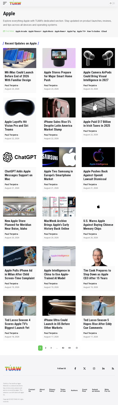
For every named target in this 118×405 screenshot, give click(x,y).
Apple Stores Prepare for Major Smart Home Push (58, 76)
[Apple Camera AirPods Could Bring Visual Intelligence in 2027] (98, 58)
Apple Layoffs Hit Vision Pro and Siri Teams (16, 125)
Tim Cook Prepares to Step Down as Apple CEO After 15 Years (97, 274)
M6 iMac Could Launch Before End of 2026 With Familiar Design (19, 76)
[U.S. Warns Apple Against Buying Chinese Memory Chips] (98, 207)
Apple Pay (71, 31)
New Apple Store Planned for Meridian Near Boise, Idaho (18, 224)
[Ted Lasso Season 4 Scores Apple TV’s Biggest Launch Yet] (19, 306)
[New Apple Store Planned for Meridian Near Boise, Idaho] (19, 207)
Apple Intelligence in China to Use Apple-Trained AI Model (57, 274)
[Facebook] (75, 369)
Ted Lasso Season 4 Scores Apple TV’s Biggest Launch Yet (17, 324)
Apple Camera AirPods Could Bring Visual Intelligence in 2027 (97, 76)
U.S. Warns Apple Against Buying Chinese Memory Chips (98, 224)
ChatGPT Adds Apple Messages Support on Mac (18, 175)
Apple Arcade (21, 31)
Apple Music (48, 31)
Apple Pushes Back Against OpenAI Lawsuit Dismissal (95, 175)
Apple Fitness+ (34, 31)
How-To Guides (93, 31)
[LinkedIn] (103, 369)
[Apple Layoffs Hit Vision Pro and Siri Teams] (19, 108)
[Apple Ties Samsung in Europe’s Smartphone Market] (59, 157)
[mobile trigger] (5, 3)
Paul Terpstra (11, 85)
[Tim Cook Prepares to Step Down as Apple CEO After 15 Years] (98, 256)
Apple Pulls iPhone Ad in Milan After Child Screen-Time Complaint (20, 274)
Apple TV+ (81, 31)
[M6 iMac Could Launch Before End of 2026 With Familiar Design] (19, 58)
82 (63, 348)
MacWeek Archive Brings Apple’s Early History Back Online (56, 224)
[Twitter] (85, 369)
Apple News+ (60, 31)
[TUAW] (15, 3)
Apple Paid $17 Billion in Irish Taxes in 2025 (97, 123)
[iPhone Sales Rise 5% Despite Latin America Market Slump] (59, 108)
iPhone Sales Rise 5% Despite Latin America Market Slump (58, 125)
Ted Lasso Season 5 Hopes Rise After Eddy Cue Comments (97, 324)
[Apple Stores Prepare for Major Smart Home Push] (59, 58)
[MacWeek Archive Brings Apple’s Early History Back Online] (59, 207)
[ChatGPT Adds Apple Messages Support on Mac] (19, 157)
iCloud (104, 31)
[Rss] (113, 369)
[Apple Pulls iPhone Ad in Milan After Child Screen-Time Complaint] (19, 256)
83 (70, 348)
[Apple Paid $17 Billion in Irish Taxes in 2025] (98, 108)
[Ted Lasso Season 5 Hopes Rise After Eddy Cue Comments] (98, 306)
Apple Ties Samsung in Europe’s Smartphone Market (58, 175)
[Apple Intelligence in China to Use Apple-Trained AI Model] (59, 256)
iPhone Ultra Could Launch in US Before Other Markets (57, 324)
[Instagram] (94, 369)
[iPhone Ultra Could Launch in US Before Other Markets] (59, 306)
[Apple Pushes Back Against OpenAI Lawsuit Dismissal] (98, 157)
